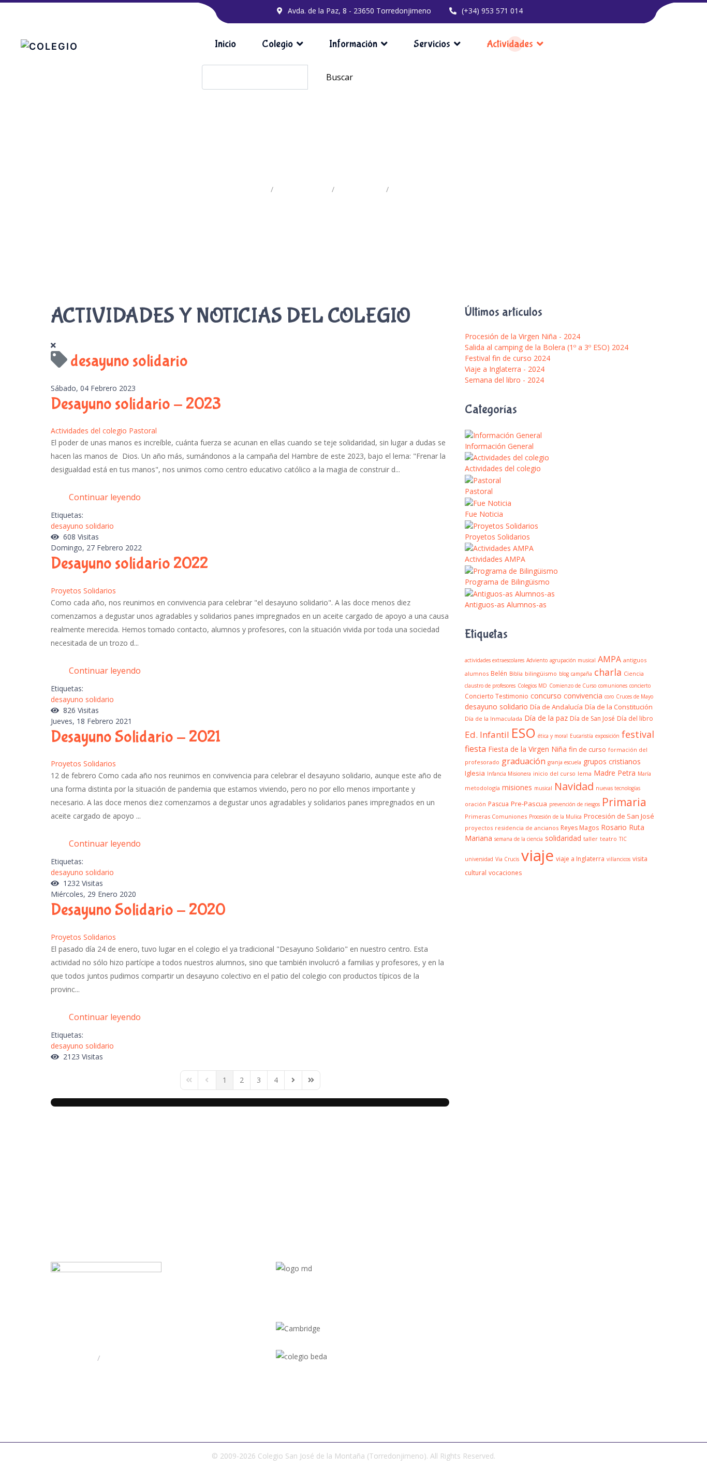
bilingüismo (541, 673)
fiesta (475, 748)
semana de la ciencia (518, 838)
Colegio (277, 44)
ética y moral (553, 735)
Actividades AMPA (495, 559)
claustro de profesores (490, 685)
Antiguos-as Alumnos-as (506, 604)
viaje (537, 855)
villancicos (618, 859)
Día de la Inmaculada (493, 718)
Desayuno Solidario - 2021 (135, 737)
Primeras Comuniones (496, 816)
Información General (499, 446)
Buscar (339, 77)
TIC (623, 838)
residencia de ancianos (526, 828)
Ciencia (634, 673)
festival (638, 734)
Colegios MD (532, 685)
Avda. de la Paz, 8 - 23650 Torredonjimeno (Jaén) (152, 1337)
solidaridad (563, 838)
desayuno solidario (82, 526)
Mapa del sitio (591, 1306)
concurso (546, 696)
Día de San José (592, 718)
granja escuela (564, 762)
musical (543, 788)
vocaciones (505, 872)
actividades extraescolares (494, 660)
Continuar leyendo (105, 497)
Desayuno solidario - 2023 (136, 404)
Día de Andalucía (556, 706)
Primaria (624, 802)
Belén (499, 673)
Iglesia (475, 773)
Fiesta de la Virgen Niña (527, 749)
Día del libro (635, 718)
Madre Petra (615, 773)
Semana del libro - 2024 (504, 380)
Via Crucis (507, 859)
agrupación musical (573, 660)
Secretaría (120, 1357)
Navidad (574, 786)
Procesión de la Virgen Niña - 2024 (522, 336)
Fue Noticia (484, 514)
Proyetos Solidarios (83, 590)
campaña (581, 673)
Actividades (510, 44)
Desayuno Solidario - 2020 (138, 910)
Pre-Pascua (529, 803)
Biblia (516, 673)
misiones (517, 787)
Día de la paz (546, 718)
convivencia (583, 696)
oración (475, 804)
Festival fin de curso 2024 (507, 358)
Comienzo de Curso (572, 685)
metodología (482, 788)
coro (609, 696)
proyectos (479, 828)
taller (590, 838)
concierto (640, 685)
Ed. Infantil (487, 734)
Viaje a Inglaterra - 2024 (504, 369)
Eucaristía (581, 735)
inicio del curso (554, 773)
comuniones (612, 685)
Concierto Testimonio (496, 696)
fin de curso (587, 749)
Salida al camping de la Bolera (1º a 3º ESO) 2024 (546, 347)
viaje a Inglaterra (580, 858)
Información (353, 44)
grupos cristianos (612, 761)
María (644, 773)
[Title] (415, 1306)
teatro (608, 838)
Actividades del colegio (89, 430)
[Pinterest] (417, 1356)
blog (564, 673)
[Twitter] (417, 1319)
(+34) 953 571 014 (492, 11)
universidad (479, 859)
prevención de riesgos (574, 804)
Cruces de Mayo (634, 696)
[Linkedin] (416, 1344)
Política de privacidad (603, 1322)
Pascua (498, 803)
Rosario (614, 827)
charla (608, 672)
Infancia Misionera (509, 773)
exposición (607, 735)
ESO (523, 732)
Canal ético (587, 1356)
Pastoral (143, 430)
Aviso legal (586, 1339)
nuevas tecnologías (618, 788)
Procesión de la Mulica (555, 816)
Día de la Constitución (619, 706)
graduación (524, 761)
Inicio (225, 44)
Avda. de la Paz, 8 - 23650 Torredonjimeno (359, 11)
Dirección (79, 1357)
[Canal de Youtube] (417, 1331)
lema (585, 773)
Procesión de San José (619, 816)
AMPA (609, 659)
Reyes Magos (580, 827)
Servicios (432, 44)
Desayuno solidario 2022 (129, 563)
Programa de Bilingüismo (507, 582)
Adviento (537, 660)
